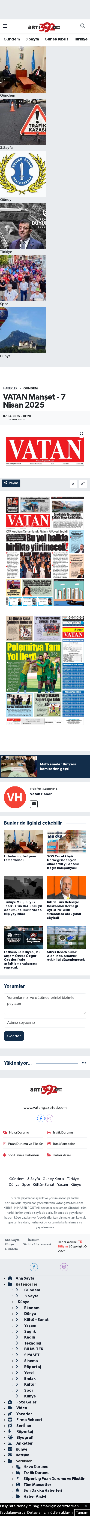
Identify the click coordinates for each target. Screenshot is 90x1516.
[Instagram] (49, 1118)
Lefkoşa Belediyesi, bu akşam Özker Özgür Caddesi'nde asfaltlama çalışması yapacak (22, 960)
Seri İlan (23, 1426)
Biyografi (24, 1438)
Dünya (14, 1185)
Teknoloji (32, 1343)
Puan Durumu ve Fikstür (25, 1144)
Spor (26, 1185)
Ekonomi (32, 1308)
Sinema (31, 1361)
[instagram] (64, 1267)
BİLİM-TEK (33, 1349)
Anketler (24, 1443)
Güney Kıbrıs (56, 39)
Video (21, 1408)
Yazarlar (24, 1414)
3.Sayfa (32, 39)
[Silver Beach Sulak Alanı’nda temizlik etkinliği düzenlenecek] (66, 937)
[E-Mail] (34, 804)
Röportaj (32, 1367)
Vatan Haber (41, 794)
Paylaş (13, 483)
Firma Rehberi (29, 1420)
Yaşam (62, 1185)
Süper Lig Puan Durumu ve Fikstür (54, 1479)
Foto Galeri (26, 1402)
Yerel (29, 1373)
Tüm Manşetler (63, 1144)
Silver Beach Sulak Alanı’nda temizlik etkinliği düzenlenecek (66, 956)
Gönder (14, 1036)
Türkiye (81, 39)
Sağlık (30, 1331)
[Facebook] (41, 1118)
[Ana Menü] (5, 26)
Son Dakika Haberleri (23, 1155)
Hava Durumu (19, 1132)
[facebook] (34, 1267)
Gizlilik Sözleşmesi (36, 1244)
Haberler (10, 388)
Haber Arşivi (62, 1155)
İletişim (33, 1240)
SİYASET (32, 1355)
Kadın (29, 1337)
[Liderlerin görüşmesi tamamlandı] (23, 842)
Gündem (11, 39)
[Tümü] (84, 1063)
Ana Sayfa (12, 1240)
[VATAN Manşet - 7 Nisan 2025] (45, 451)
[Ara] (82, 27)
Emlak (30, 1379)
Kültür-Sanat (43, 1185)
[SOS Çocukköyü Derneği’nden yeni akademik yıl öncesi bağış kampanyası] (66, 842)
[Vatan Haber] (15, 797)
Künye (76, 1185)
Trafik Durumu (62, 1132)
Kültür (30, 1384)
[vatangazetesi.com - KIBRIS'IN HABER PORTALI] (43, 26)
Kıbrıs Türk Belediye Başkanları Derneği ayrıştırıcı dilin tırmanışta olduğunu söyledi (64, 910)
